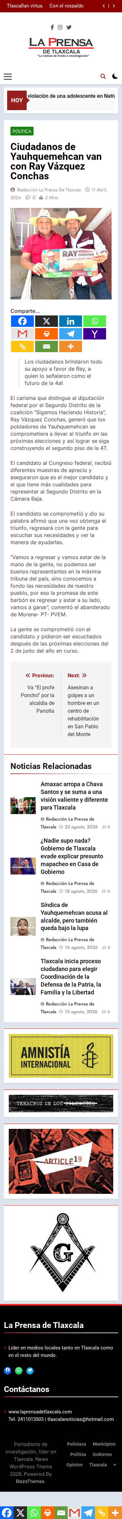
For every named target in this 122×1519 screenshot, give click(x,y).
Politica (22, 131)
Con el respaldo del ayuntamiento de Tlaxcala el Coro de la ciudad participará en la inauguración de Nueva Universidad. (65, 6)
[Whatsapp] (94, 321)
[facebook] (52, 28)
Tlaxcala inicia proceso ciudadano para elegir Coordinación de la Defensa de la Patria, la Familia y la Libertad (71, 977)
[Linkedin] (70, 321)
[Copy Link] (22, 346)
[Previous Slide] (104, 6)
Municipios (104, 1444)
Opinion (74, 1465)
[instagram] (60, 28)
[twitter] (69, 28)
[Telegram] (70, 333)
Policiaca (76, 1444)
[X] (46, 321)
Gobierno (102, 1454)
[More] (70, 346)
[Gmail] (22, 333)
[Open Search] (103, 76)
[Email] (46, 346)
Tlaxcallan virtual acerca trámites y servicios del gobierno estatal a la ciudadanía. (24, 6)
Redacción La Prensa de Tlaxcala (49, 189)
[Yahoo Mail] (94, 333)
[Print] (46, 333)
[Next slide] (113, 6)
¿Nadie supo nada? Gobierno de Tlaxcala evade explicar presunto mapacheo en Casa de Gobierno (72, 856)
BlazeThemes (30, 1481)
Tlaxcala (98, 1465)
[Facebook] (22, 321)
